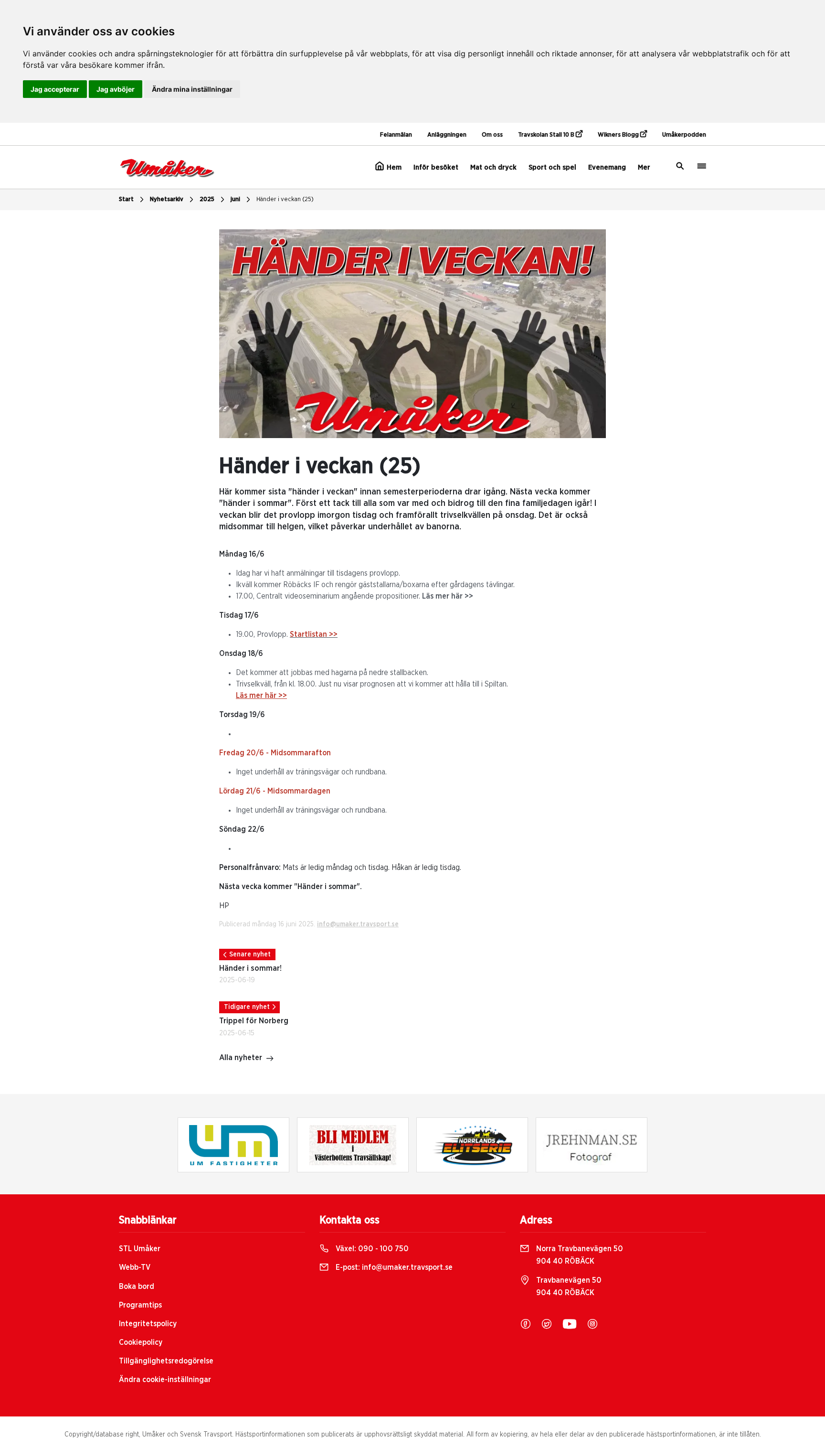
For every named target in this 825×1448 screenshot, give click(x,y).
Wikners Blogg (619, 135)
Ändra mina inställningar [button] (192, 89)
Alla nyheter (240, 1058)
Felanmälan (396, 135)
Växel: (371, 1249)
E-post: (393, 1267)
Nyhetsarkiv (166, 199)
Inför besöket (435, 167)
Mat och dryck (493, 167)
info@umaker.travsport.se (358, 924)
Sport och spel (552, 167)
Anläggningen (446, 135)
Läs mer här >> (447, 596)
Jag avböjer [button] (115, 89)
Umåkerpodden (684, 135)
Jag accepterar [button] (55, 89)
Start (126, 199)
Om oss (492, 135)
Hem (393, 167)
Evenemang (607, 167)
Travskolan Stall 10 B (547, 135)
